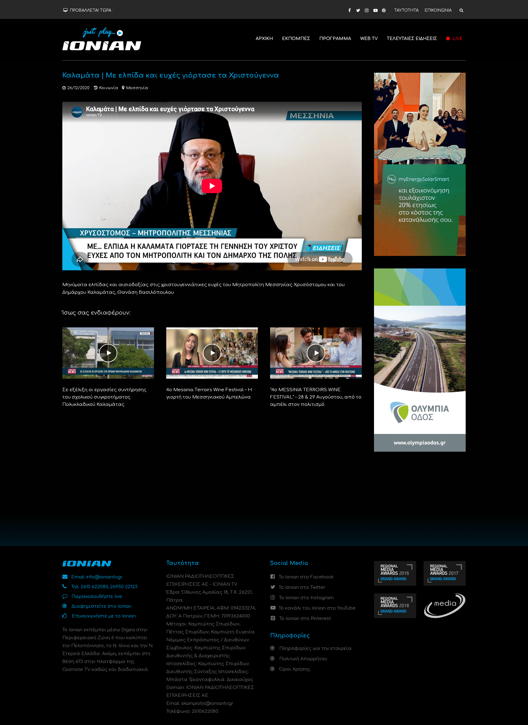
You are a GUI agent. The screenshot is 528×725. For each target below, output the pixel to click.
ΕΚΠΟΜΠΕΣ (296, 38)
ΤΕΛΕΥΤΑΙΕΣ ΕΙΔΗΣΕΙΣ (412, 38)
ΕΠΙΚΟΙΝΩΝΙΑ (438, 10)
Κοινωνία (108, 88)
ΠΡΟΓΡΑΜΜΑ (335, 38)
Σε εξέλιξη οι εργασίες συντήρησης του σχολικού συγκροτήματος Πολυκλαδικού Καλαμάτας (104, 397)
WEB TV (369, 38)
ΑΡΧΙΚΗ (264, 38)
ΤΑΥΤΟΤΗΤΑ (406, 10)
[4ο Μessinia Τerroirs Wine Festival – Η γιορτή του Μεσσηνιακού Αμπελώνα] (212, 352)
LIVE (457, 38)
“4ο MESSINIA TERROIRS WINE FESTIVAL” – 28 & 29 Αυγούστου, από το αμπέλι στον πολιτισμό (315, 397)
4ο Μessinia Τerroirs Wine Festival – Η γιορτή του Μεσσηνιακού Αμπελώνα (209, 393)
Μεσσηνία (137, 88)
